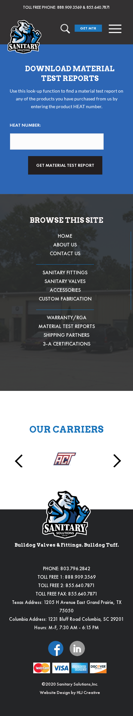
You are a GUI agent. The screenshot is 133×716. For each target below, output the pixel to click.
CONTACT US (65, 253)
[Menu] (115, 29)
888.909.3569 (69, 7)
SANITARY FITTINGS (65, 272)
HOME (65, 236)
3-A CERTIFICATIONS (66, 343)
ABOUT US (65, 244)
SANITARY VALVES (65, 281)
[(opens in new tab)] (56, 648)
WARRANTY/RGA (67, 317)
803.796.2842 (75, 568)
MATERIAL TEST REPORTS (66, 326)
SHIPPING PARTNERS (66, 335)
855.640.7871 (98, 7)
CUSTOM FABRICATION (65, 298)
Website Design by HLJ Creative (70, 692)
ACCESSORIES (65, 290)
